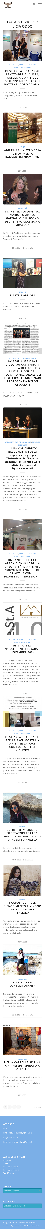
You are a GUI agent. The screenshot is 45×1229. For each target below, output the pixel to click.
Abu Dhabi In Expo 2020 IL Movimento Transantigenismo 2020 (22, 154)
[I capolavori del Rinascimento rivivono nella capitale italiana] (22, 880)
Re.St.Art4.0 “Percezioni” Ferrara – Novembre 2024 (22, 649)
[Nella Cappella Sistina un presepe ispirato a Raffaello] (22, 1040)
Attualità (13, 65)
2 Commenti (28, 860)
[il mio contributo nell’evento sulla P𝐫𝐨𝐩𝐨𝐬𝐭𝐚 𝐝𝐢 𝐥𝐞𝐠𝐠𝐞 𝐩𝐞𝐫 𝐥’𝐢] (22, 422)
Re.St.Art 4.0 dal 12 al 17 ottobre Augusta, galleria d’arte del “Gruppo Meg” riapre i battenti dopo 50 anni (22, 77)
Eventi (22, 65)
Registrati (7, 1160)
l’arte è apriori (22, 295)
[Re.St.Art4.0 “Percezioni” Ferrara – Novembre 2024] (22, 620)
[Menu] (38, 4)
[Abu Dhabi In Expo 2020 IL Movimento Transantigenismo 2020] (22, 128)
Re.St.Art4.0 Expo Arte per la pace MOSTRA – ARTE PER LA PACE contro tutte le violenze (22, 743)
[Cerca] (33, 4)
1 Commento (28, 248)
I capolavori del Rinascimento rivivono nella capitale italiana (22, 907)
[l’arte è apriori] (22, 273)
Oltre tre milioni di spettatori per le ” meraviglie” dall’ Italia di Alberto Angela (22, 834)
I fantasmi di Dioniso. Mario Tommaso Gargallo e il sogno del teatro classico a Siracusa (22, 218)
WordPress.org (9, 1173)
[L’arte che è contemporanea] (22, 960)
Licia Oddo (31, 65)
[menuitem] (33, 4)
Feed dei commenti (11, 1170)
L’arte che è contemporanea (22, 984)
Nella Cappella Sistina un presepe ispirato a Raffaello (22, 1065)
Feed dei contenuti (10, 1167)
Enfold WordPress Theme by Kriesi (31, 1226)
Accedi (5, 1164)
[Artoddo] (18, 4)
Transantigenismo (22, 68)
